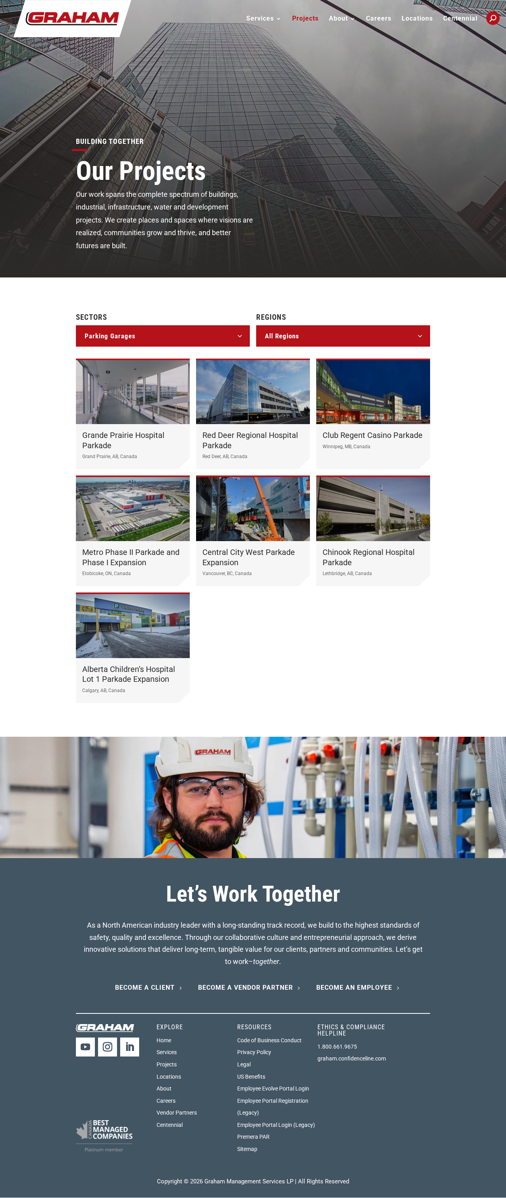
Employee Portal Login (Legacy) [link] (276, 1125)
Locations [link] (417, 19)
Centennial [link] (460, 19)
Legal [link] (244, 1064)
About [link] (164, 1088)
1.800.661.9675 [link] (337, 1046)
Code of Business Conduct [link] (269, 1040)
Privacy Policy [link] (254, 1052)
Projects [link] (305, 19)
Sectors (91, 317)
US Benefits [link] (251, 1076)
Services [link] (167, 1052)
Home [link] (164, 1040)
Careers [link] (378, 19)
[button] (85, 1047)
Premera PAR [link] (253, 1137)
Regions (271, 317)
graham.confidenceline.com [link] (351, 1058)
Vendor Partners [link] (177, 1112)
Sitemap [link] (247, 1149)
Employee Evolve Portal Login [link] (273, 1088)
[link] (72, 18)
